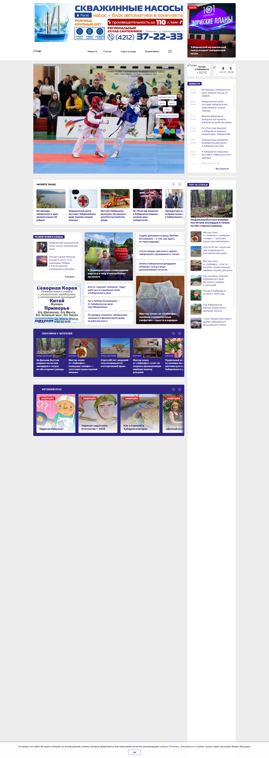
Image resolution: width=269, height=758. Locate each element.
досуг (172, 103)
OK (134, 752)
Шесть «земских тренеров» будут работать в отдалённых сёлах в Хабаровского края (107, 290)
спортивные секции (167, 115)
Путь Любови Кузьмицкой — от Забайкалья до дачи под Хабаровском (103, 304)
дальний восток (167, 97)
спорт (167, 109)
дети (162, 103)
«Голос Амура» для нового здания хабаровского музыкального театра (159, 253)
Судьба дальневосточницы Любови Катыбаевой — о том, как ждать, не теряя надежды (158, 238)
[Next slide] (179, 184)
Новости (167, 68)
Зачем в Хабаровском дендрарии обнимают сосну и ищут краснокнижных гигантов (157, 266)
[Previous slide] (173, 184)
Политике (174, 746)
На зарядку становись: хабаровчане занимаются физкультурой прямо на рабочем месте (107, 317)
